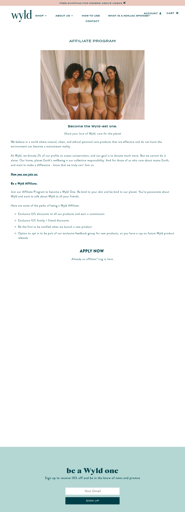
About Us (63, 15)
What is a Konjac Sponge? (129, 15)
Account (151, 13)
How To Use (91, 15)
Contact (92, 21)
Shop (39, 15)
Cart (171, 13)
